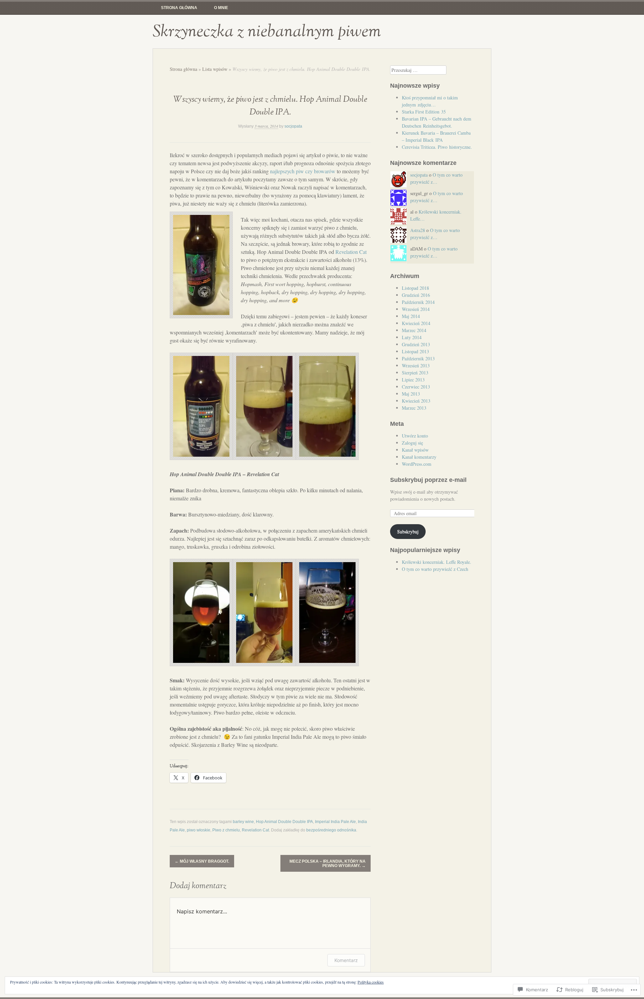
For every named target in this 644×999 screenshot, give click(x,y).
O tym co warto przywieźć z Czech (435, 569)
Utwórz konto (415, 436)
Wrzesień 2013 (416, 365)
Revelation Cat (351, 251)
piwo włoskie (198, 830)
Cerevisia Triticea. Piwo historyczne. (437, 147)
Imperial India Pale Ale (335, 821)
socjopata (293, 126)
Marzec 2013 (414, 408)
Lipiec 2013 (413, 379)
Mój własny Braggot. (202, 861)
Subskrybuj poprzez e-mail (428, 479)
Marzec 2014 (414, 330)
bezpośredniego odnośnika (331, 830)
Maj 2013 (411, 394)
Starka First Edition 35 (424, 111)
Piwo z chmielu (226, 830)
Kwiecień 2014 (416, 323)
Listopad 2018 (415, 288)
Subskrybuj (408, 531)
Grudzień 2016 (416, 295)
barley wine (243, 821)
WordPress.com (416, 464)
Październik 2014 (418, 302)
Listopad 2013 (415, 351)
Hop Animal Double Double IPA (284, 821)
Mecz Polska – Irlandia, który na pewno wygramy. (327, 863)
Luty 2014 (412, 337)
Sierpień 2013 (415, 372)
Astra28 (417, 230)
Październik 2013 (418, 358)
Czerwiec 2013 (416, 386)
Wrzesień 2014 (416, 309)
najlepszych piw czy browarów (302, 171)
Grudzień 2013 (416, 344)
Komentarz (346, 960)
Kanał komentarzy (419, 457)
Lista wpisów (214, 69)
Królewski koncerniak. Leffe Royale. (436, 562)
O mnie (221, 7)
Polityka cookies (371, 982)
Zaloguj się (412, 443)
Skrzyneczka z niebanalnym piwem (267, 31)
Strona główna (179, 7)
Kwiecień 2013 (416, 401)
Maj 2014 (411, 316)
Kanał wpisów (415, 450)
